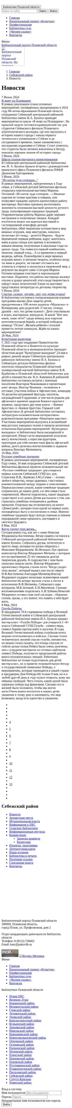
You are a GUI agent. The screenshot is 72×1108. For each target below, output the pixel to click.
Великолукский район (23, 1006)
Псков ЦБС (16, 996)
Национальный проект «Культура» (32, 21)
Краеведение (17, 835)
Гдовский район (19, 1010)
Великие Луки (18, 999)
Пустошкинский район (24, 1065)
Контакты (15, 35)
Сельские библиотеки (23, 828)
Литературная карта (22, 848)
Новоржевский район (23, 1034)
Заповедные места (21, 817)
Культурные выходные (16, 339)
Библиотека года (20, 28)
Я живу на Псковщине (16, 100)
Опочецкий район (21, 1041)
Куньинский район (21, 1023)
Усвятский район (20, 1082)
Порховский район (21, 1058)
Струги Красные (20, 1079)
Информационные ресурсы (27, 831)
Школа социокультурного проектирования (29, 159)
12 (10, 777)
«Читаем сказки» (20, 31)
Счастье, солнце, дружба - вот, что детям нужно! (33, 294)
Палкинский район (21, 1048)
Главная (14, 17)
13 (10, 784)
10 (10, 763)
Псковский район (20, 1061)
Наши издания (18, 852)
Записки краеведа (28, 838)
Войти (53, 11)
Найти (42, 11)
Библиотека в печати (23, 855)
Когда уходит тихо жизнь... (19, 529)
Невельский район (21, 1030)
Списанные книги (21, 862)
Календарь (24, 842)
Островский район (21, 1044)
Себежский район (21, 75)
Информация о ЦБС (22, 824)
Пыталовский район (22, 1072)
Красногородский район (25, 1020)
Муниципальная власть (24, 821)
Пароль (6, 1096)
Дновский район (20, 1017)
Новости (15, 814)
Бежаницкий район (22, 1003)
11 (10, 770)
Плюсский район (20, 1055)
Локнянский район (21, 1027)
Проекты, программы (23, 845)
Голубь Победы (12, 608)
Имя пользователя (13, 1092)
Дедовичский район (22, 1013)
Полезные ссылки (21, 859)
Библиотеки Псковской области (21, 7)
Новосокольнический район (27, 1037)
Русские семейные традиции (20, 456)
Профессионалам (20, 24)
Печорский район (20, 1051)
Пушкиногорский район (25, 1068)
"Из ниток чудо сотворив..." (20, 180)
